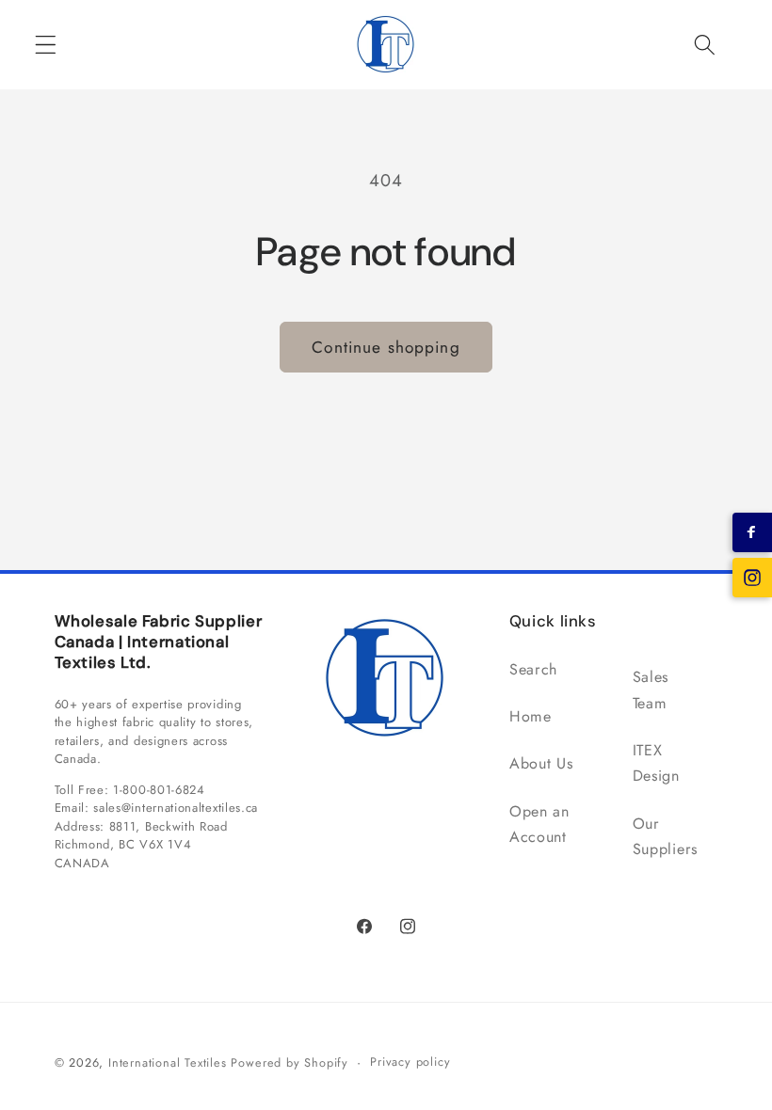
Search (533, 669)
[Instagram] (752, 577)
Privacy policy (410, 1061)
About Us (541, 763)
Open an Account (539, 824)
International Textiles (167, 1062)
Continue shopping (386, 347)
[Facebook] (752, 532)
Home (530, 716)
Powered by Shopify (289, 1062)
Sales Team (650, 689)
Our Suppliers (665, 836)
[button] (46, 45)
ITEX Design (656, 762)
